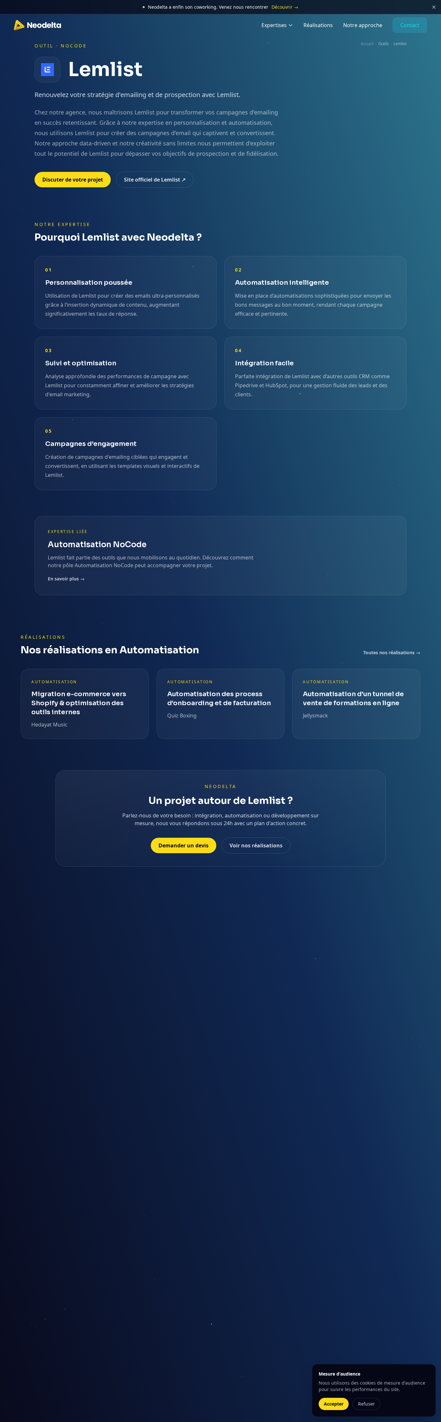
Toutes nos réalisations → (391, 652)
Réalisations (318, 25)
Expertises (274, 25)
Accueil (367, 43)
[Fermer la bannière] (433, 7)
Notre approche (362, 25)
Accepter (334, 1404)
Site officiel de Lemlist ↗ (155, 179)
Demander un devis (184, 845)
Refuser (366, 1404)
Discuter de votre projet (72, 179)
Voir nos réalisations (256, 845)
